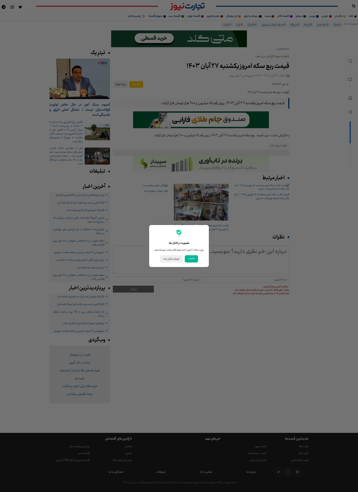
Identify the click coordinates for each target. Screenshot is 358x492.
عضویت (191, 258)
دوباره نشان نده (171, 259)
